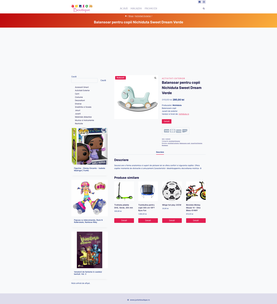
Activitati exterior (173, 143)
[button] (155, 78)
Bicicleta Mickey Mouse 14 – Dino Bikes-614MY (193, 208)
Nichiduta (165, 145)
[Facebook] (199, 2)
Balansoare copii (185, 143)
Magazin (136, 8)
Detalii (166, 121)
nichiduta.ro (184, 114)
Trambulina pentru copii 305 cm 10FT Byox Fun (146, 208)
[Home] (126, 16)
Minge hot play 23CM (171, 205)
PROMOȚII (151, 8)
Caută (73, 77)
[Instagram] (204, 2)
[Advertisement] (138, 51)
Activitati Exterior (173, 78)
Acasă (124, 8)
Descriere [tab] (160, 152)
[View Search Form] (204, 8)
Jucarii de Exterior (196, 143)
